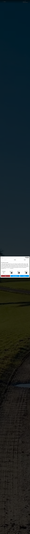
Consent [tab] (5, 259)
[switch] (11, 273)
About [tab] (25, 259)
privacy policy (8, 268)
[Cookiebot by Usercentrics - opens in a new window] (25, 257)
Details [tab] (15, 259)
